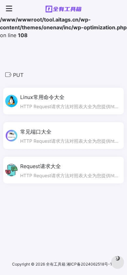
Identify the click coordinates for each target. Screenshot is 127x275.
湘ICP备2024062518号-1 (89, 264)
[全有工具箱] (63, 8)
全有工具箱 (55, 264)
